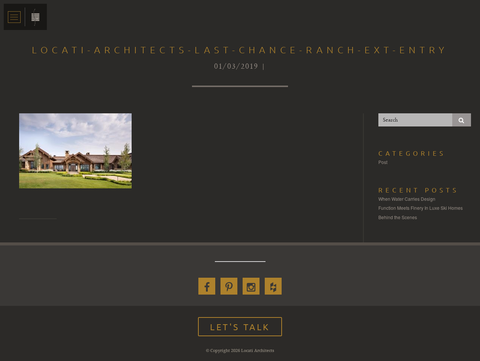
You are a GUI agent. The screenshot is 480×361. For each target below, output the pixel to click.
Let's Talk (240, 326)
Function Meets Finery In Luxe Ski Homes (420, 208)
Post (382, 162)
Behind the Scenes (397, 217)
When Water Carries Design (406, 199)
